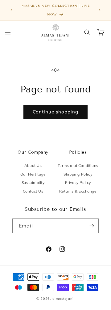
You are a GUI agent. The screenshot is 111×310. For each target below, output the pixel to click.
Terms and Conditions (78, 165)
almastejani (63, 298)
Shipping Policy (78, 174)
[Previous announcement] (11, 10)
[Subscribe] (91, 226)
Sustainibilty (33, 182)
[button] (7, 32)
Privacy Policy (78, 182)
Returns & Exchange (78, 191)
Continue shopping (55, 112)
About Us (33, 165)
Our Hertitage (33, 174)
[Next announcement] (99, 10)
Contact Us (33, 191)
